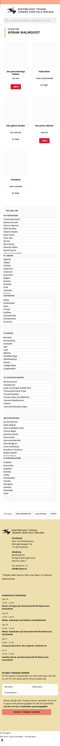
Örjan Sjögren (9, 425)
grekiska (7, 487)
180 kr (44, 140)
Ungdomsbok (9, 369)
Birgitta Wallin (10, 453)
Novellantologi (10, 356)
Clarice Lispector (11, 225)
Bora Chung (8, 244)
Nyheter (54, 514)
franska (7, 481)
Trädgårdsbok (9, 365)
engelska (7, 469)
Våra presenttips (23, 514)
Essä (5, 347)
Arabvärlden (9, 303)
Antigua (7, 266)
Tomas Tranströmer (44, 78)
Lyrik (5, 350)
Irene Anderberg (11, 447)
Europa (6, 309)
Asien (6, 306)
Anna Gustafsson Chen (13, 428)
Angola (6, 262)
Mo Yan (16, 78)
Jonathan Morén (10, 434)
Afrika (6, 300)
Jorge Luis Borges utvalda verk (17, 388)
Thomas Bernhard (11, 219)
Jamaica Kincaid (10, 222)
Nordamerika (9, 319)
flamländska (9, 478)
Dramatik (7, 344)
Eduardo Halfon (10, 247)
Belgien (6, 278)
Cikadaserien (9, 385)
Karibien (7, 312)
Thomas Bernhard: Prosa (14, 391)
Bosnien (7, 281)
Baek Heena (9, 235)
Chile (5, 287)
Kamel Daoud (9, 250)
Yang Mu (44, 132)
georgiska (8, 484)
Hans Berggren (10, 443)
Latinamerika (9, 316)
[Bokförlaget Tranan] (30, 11)
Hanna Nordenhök (12, 440)
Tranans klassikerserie (13, 400)
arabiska (7, 462)
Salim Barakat (9, 229)
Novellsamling (10, 359)
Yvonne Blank (9, 431)
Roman (6, 362)
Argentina (8, 269)
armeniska (8, 466)
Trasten (6, 403)
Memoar (7, 353)
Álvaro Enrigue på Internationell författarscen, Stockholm (26, 607)
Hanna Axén (9, 437)
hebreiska (8, 490)
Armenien (8, 272)
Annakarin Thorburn (12, 450)
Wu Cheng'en (15, 132)
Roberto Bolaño (10, 232)
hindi (5, 493)
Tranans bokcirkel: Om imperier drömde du (24, 645)
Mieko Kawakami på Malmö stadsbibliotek (24, 620)
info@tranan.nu (19, 568)
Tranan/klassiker (11, 394)
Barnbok (7, 337)
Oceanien (7, 322)
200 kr (16, 86)
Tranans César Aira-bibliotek (16, 397)
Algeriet (7, 259)
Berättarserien (10, 382)
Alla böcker (41, 514)
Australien (8, 275)
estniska (7, 472)
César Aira (8, 238)
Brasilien (7, 284)
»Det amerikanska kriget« (15, 407)
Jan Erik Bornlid (10, 422)
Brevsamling (9, 341)
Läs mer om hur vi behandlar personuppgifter (25, 706)
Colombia (7, 290)
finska (6, 475)
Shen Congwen (15, 186)
